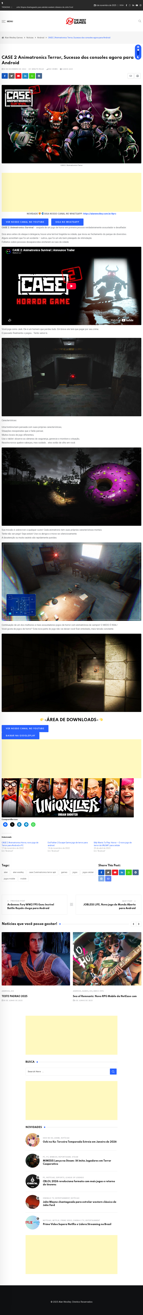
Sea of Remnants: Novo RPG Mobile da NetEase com (105, 996)
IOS (12, 991)
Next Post (127, 901)
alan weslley (18, 872)
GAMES (85, 991)
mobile (23, 879)
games (64, 872)
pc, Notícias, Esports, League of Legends (63, 1178)
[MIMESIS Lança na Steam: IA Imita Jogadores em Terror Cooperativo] (33, 1161)
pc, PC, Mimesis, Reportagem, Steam (60, 1157)
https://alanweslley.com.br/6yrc (99, 213)
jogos (75, 872)
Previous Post (18, 901)
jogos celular (88, 872)
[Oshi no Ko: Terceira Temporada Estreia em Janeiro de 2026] (33, 1140)
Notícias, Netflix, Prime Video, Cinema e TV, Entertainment (71, 1220)
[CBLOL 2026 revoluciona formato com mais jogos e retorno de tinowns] (33, 1181)
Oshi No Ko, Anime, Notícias (56, 1138)
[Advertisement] (71, 192)
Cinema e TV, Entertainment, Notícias (61, 1198)
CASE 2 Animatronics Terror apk (42, 872)
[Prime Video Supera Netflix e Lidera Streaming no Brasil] (33, 1222)
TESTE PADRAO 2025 (14, 996)
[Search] (140, 21)
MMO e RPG (99, 991)
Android (6, 991)
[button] (133, 924)
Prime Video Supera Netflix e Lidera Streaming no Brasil (38, 7)
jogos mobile (9, 879)
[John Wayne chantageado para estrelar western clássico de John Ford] (33, 1202)
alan (6, 872)
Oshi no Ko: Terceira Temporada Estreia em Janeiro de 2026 (80, 1142)
